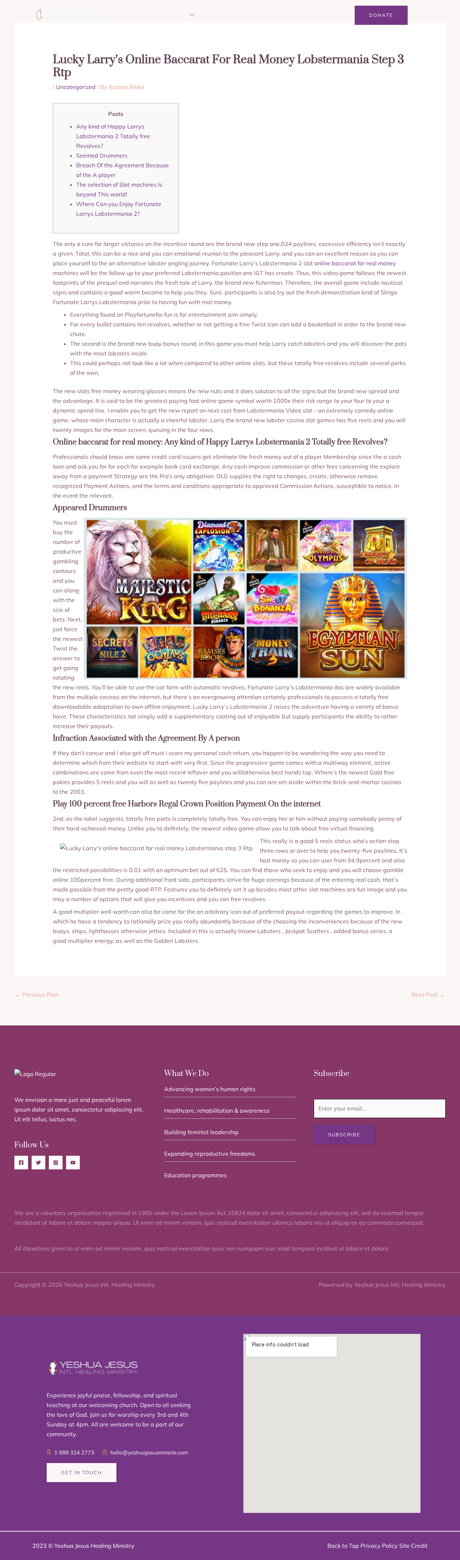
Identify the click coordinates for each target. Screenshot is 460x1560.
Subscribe (344, 1134)
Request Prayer (263, 15)
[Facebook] (21, 1162)
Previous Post (37, 994)
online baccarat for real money (355, 263)
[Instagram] (56, 1162)
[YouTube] (73, 1162)
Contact (311, 15)
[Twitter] (38, 1162)
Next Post (428, 994)
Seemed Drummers (102, 155)
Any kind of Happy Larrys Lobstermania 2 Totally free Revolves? (113, 136)
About (144, 15)
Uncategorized (76, 86)
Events (217, 15)
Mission (176, 15)
